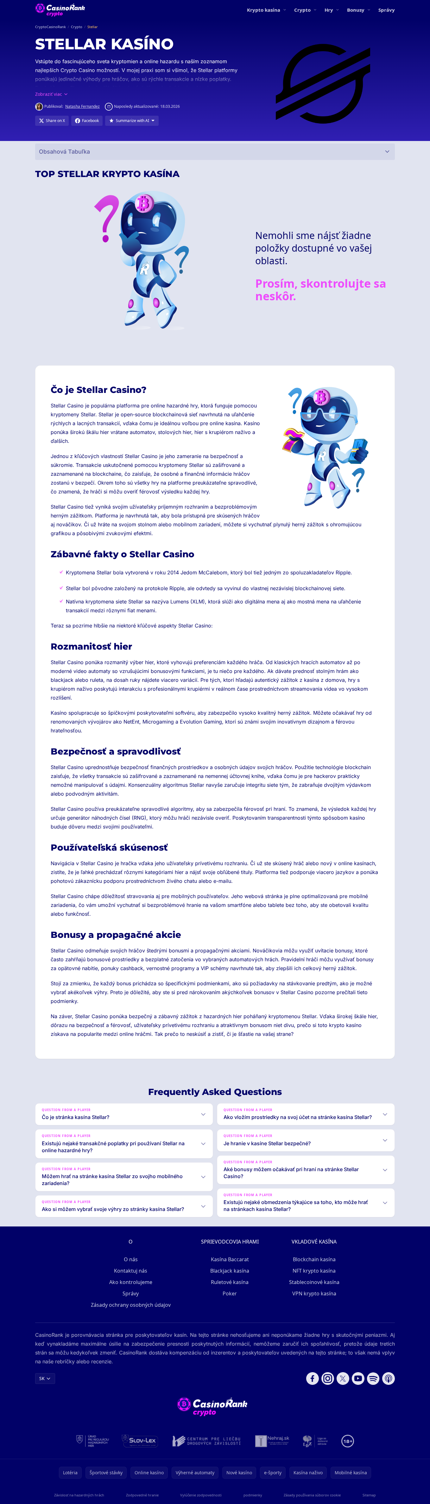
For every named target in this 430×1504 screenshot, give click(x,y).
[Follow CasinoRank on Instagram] (327, 1378)
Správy (386, 10)
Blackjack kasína (229, 1270)
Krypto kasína (263, 10)
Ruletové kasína (230, 1282)
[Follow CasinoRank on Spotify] (373, 1378)
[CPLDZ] (206, 1441)
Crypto (302, 10)
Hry (329, 10)
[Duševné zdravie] (315, 1441)
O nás (131, 1259)
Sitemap (369, 1495)
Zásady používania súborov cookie (312, 1495)
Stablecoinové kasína (314, 1282)
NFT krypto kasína (314, 1270)
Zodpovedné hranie (142, 1495)
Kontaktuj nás (130, 1270)
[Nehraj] (272, 1441)
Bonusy (355, 10)
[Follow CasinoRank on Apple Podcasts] (388, 1378)
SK (42, 1378)
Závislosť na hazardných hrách (79, 1495)
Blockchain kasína (314, 1259)
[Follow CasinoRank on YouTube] (358, 1378)
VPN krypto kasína (314, 1293)
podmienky (252, 1495)
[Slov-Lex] (140, 1441)
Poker (230, 1293)
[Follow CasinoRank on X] (343, 1378)
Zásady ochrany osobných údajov (131, 1304)
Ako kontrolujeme (130, 1282)
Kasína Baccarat (230, 1259)
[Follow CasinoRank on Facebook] (312, 1378)
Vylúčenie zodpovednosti (201, 1495)
